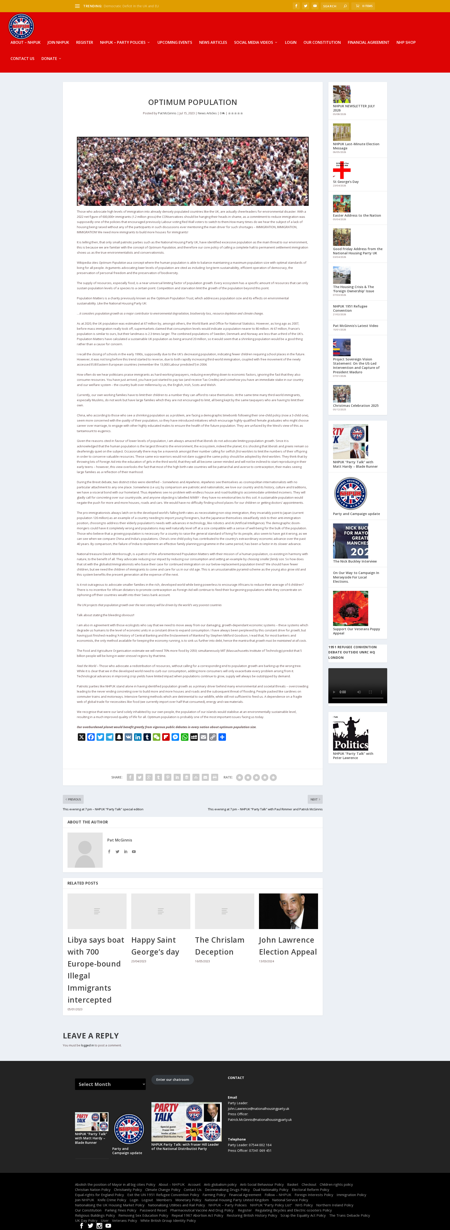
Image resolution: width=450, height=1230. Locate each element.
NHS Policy (304, 1205)
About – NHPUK (26, 43)
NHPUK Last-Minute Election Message (356, 146)
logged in (87, 1045)
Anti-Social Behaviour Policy (262, 1184)
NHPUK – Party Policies (123, 43)
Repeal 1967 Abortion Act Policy (197, 1215)
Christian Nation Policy (93, 1189)
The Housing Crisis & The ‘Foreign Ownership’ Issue (353, 289)
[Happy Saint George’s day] (160, 911)
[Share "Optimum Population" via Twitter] (139, 777)
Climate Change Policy (162, 1189)
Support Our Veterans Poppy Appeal (356, 631)
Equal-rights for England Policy (99, 1194)
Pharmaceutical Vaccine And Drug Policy (202, 1210)
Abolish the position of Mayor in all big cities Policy (115, 1184)
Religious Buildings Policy (95, 1215)
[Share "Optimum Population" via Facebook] (130, 777)
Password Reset (153, 1210)
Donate (49, 59)
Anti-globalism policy (220, 1184)
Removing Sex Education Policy (143, 1215)
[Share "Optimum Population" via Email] (205, 777)
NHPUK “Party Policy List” (271, 1205)
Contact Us (22, 59)
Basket (292, 1184)
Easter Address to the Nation (357, 215)
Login (290, 43)
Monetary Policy (188, 1199)
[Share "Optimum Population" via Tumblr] (158, 777)
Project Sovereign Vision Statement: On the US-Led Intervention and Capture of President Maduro (356, 365)
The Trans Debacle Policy (349, 1215)
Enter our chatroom (172, 1079)
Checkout (309, 1184)
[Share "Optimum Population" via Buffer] (186, 777)
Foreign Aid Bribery (118, 6)
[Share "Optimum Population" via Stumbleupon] (196, 777)
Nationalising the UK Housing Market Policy (110, 1205)
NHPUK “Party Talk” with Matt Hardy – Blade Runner (355, 464)
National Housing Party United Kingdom (237, 1199)
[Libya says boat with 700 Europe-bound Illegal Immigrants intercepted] (97, 911)
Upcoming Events (175, 43)
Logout (147, 1199)
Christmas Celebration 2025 (356, 405)
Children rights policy (336, 1184)
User (105, 1220)
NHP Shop (406, 43)
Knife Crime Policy (112, 1199)
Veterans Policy (124, 1220)
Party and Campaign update (356, 513)
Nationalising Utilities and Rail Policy (176, 1205)
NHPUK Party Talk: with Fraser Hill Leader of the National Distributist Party (185, 1146)
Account (194, 1184)
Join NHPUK (58, 43)
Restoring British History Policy (252, 1215)
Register (84, 43)
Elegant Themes (105, 1178)
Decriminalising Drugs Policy (227, 1189)
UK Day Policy (86, 1220)
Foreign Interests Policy (314, 1194)
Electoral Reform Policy (310, 1189)
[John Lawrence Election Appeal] (288, 911)
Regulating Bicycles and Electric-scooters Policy (293, 1210)
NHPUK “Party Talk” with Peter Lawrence (353, 755)
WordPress (145, 1178)
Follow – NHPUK (278, 1194)
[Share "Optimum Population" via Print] (214, 777)
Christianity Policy (128, 1189)
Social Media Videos (253, 43)
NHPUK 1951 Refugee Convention (350, 308)
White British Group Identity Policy (168, 1220)
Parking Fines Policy (120, 1210)
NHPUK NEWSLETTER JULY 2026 (354, 108)
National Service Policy (290, 1199)
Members (164, 1199)
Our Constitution (322, 43)
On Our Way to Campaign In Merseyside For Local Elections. (356, 577)
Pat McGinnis (167, 113)
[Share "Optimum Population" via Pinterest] (167, 777)
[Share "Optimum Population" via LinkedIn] (177, 777)
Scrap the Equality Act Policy (303, 1215)
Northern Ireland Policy (334, 1205)
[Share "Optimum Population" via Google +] (149, 777)
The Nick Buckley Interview (355, 561)
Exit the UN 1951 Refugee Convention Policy (163, 1194)
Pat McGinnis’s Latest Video (355, 325)
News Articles (213, 43)
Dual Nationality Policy (271, 1189)
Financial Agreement (369, 43)
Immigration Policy (351, 1194)
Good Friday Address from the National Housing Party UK (357, 251)
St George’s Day (346, 181)
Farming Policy (214, 1194)
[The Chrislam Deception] (224, 911)
